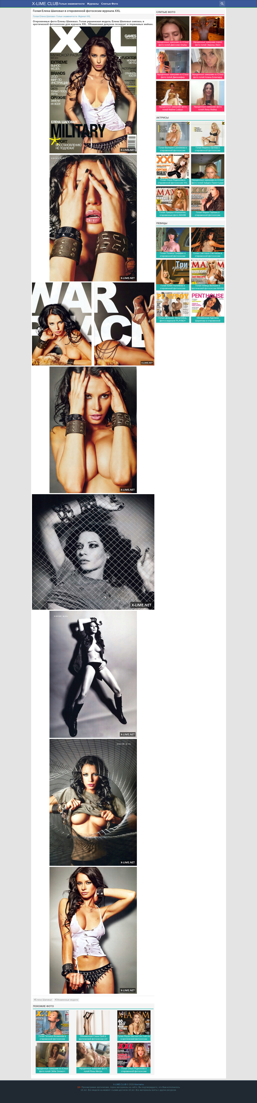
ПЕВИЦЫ (161, 223)
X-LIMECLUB (45, 3)
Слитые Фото (109, 3)
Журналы (93, 3)
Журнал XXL (84, 16)
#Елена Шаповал (43, 999)
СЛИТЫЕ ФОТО (165, 12)
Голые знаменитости (72, 3)
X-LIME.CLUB (119, 1084)
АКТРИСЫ (162, 117)
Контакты (139, 1084)
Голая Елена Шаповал (44, 16)
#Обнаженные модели (66, 999)
